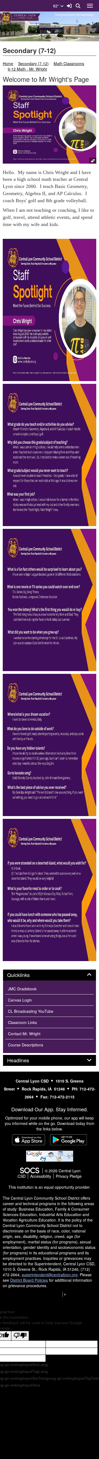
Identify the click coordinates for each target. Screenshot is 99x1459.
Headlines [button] (24, 1060)
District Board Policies (29, 1280)
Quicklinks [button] (24, 975)
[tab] (49, 975)
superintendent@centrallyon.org (50, 1274)
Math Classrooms (69, 63)
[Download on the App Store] (28, 1139)
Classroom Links (22, 1022)
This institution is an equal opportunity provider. (49, 1187)
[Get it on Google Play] (68, 1139)
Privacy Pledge (69, 1176)
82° (56, 5)
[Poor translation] (20, 1336)
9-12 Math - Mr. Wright (27, 69)
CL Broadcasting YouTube (30, 1011)
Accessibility (40, 1176)
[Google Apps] (49, 1155)
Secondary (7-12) (33, 63)
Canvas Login (20, 1000)
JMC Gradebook (22, 988)
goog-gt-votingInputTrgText (72, 1378)
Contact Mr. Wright (24, 1033)
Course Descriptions (25, 1045)
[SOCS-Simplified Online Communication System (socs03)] (29, 1170)
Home (8, 63)
